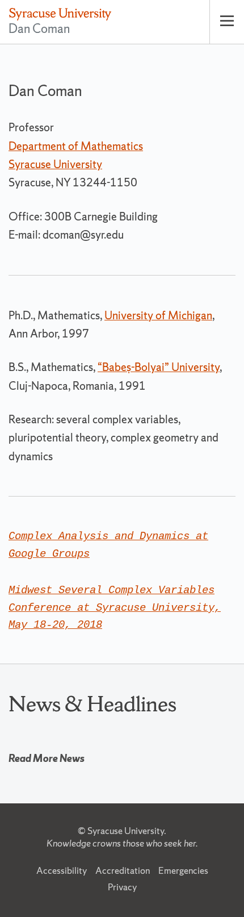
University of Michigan (158, 315)
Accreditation (122, 870)
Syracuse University (125, 830)
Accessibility (61, 870)
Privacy (122, 887)
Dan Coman (39, 28)
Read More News (47, 758)
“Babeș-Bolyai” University (159, 367)
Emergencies (183, 870)
